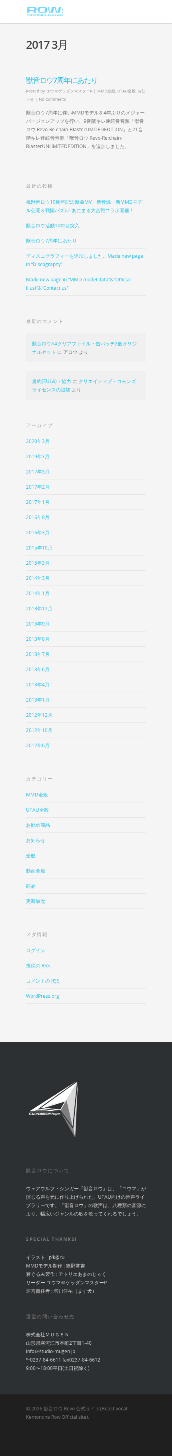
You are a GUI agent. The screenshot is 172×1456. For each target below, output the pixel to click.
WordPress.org (42, 996)
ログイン (35, 950)
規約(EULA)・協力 (51, 381)
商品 (31, 885)
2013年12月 (39, 608)
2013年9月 (38, 623)
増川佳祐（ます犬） (75, 1291)
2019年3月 (38, 456)
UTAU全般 (126, 91)
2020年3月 (38, 441)
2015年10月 (39, 547)
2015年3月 (38, 563)
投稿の (38, 965)
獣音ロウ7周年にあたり (62, 80)
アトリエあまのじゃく (82, 1274)
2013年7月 (38, 654)
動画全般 (35, 870)
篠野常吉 (75, 1265)
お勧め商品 (38, 825)
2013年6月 (38, 669)
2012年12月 (39, 715)
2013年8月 (38, 639)
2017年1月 (38, 502)
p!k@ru (56, 1257)
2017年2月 (38, 486)
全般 (31, 855)
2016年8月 (38, 517)
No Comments (52, 99)
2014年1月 (38, 593)
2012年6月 (38, 745)
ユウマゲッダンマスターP (69, 91)
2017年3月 (38, 471)
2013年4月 (38, 684)
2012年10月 (39, 730)
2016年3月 (38, 532)
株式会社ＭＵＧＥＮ (47, 1334)
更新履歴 (35, 901)
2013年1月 (38, 699)
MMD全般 (106, 91)
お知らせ (35, 840)
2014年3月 (38, 578)
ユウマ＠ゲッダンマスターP (76, 1282)
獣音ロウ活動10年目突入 (53, 225)
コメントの (43, 980)
